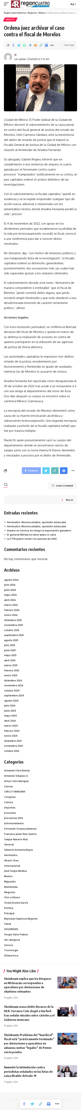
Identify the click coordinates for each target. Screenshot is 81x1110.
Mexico (10, 19)
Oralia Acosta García (16, 902)
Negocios (9, 892)
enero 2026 (10, 615)
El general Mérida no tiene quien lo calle (31, 534)
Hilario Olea (11, 860)
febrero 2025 (11, 670)
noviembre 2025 (13, 625)
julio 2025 (9, 645)
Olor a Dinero (12, 897)
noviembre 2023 (13, 745)
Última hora (11, 955)
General (9, 844)
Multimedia (10, 886)
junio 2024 (10, 710)
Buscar (69, 499)
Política (8, 908)
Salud (7, 923)
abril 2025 (10, 660)
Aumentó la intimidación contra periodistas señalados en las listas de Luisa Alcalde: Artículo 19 (28, 1071)
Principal (9, 913)
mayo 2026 (10, 594)
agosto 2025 (11, 640)
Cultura (8, 802)
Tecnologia (11, 950)
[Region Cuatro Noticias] (31, 4)
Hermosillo (10, 855)
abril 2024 (10, 720)
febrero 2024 (11, 730)
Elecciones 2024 (13, 818)
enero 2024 (10, 735)
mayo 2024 (10, 715)
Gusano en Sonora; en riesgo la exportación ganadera (39, 530)
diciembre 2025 (13, 620)
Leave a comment (64, 485)
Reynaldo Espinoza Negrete (21, 918)
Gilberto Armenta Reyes (18, 849)
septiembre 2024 (14, 695)
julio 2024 (9, 705)
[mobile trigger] (7, 4)
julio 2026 (9, 584)
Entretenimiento (14, 823)
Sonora (8, 945)
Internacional (12, 865)
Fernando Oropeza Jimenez (20, 828)
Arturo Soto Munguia (16, 781)
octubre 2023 (11, 750)
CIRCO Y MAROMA (14, 791)
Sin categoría (12, 939)
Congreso (10, 796)
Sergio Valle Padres (16, 934)
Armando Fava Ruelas (17, 770)
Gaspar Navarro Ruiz (16, 839)
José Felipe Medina (15, 870)
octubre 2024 (11, 690)
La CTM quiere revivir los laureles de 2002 (32, 538)
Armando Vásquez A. (16, 775)
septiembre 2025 (14, 635)
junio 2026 (10, 589)
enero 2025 (10, 675)
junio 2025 (10, 650)
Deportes (9, 807)
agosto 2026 (11, 579)
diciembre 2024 (13, 680)
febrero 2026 (11, 610)
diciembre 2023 (13, 740)
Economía (10, 812)
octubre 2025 (11, 630)
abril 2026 (10, 600)
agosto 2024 (11, 700)
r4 (15, 54)
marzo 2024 (11, 725)
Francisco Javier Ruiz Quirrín (20, 834)
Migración (10, 881)
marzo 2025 (10, 665)
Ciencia (8, 786)
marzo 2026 (11, 604)
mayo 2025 (10, 655)
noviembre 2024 (13, 685)
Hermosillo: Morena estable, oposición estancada (36, 522)
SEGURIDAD (11, 929)
